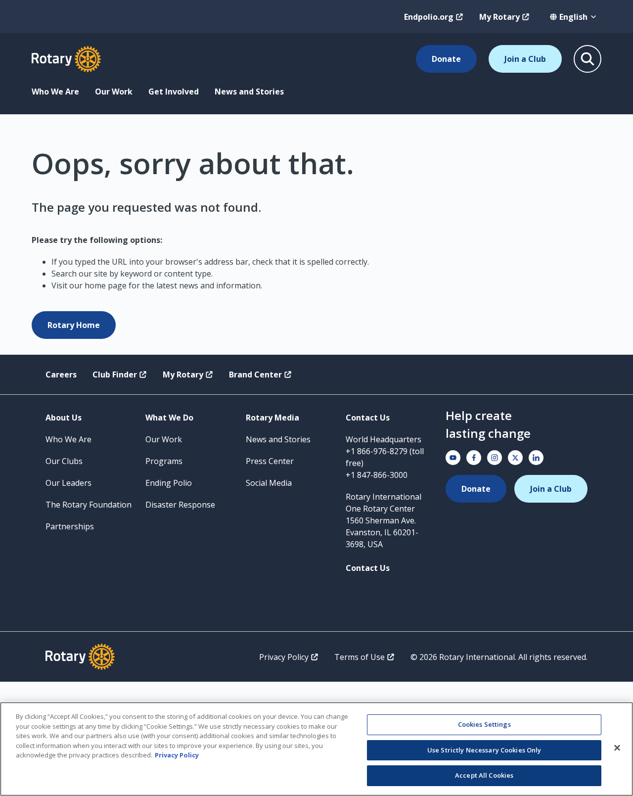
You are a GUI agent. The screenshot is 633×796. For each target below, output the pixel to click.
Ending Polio (168, 482)
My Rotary (499, 16)
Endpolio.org (428, 16)
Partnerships (69, 526)
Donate (446, 58)
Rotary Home (73, 325)
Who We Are (55, 91)
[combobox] (573, 17)
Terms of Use (359, 657)
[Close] (617, 748)
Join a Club (525, 58)
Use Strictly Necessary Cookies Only (484, 750)
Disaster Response (180, 504)
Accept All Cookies (484, 775)
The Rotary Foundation (88, 504)
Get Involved (173, 91)
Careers (61, 374)
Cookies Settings (484, 724)
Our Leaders (68, 482)
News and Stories (249, 91)
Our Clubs (64, 461)
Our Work (114, 91)
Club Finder (114, 374)
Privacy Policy (284, 657)
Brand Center (255, 374)
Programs (163, 461)
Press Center (270, 461)
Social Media (269, 482)
